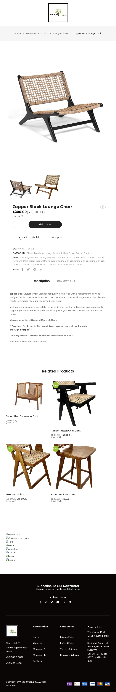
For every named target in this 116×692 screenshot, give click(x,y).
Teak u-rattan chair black (66, 430)
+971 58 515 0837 (14, 657)
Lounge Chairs (60, 33)
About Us (37, 643)
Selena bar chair (15, 494)
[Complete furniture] (17, 538)
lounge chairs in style (24, 264)
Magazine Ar (39, 655)
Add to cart (45, 224)
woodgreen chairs (72, 264)
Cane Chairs (78, 257)
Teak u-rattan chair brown (100, 207)
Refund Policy (67, 643)
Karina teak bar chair (63, 494)
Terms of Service (69, 649)
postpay (24, 329)
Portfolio (37, 661)
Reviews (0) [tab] (66, 281)
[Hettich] (11, 545)
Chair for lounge (95, 257)
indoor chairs (43, 260)
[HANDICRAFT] (13, 534)
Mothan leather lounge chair (105, 207)
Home (17, 33)
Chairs (44, 33)
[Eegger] (11, 559)
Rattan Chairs (68, 253)
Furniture (31, 33)
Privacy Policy (67, 637)
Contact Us (94, 627)
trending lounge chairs (49, 264)
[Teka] (9, 541)
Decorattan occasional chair (22, 416)
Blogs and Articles (69, 655)
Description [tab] (41, 281)
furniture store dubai (24, 260)
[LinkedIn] (41, 269)
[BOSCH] (11, 552)
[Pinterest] (34, 269)
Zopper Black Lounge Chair (24, 293)
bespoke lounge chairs (59, 257)
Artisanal (23, 257)
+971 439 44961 (14, 663)
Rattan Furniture (84, 253)
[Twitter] (28, 269)
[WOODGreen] (58, 12)
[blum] (10, 556)
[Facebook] (22, 269)
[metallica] (12, 549)
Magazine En (39, 649)
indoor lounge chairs (62, 260)
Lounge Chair (81, 260)
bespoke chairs (37, 257)
